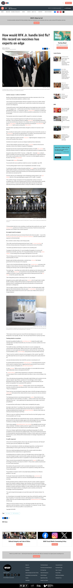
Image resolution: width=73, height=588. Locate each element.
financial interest (27, 362)
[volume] (6, 8)
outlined (29, 280)
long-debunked (39, 123)
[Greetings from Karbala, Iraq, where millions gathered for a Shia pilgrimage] (57, 136)
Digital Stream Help (44, 577)
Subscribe (36, 23)
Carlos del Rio (9, 227)
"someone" (26, 137)
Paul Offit (31, 144)
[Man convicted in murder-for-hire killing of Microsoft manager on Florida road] (57, 85)
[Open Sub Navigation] (4, 11)
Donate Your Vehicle (44, 580)
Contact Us (27, 567)
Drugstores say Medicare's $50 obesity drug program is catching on (65, 119)
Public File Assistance (44, 572)
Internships (28, 580)
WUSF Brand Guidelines (60, 575)
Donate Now (36, 556)
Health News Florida (65, 56)
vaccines (10, 125)
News (2, 11)
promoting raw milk (26, 341)
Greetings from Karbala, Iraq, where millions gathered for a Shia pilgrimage (65, 137)
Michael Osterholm (29, 410)
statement (20, 385)
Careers (27, 577)
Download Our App (59, 567)
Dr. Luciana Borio (32, 289)
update (32, 397)
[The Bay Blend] (62, 36)
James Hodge (21, 351)
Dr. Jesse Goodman (37, 243)
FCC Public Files (43, 570)
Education (63, 94)
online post (10, 133)
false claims (28, 125)
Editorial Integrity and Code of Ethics (19, 541)
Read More (19, 544)
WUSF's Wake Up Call (36, 18)
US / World (8, 513)
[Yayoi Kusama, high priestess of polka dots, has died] (57, 110)
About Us (27, 565)
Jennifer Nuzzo (34, 264)
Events (29, 11)
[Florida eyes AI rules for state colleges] (57, 96)
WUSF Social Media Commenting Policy (54, 541)
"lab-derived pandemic (28, 365)
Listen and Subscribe (62, 47)
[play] (2, 8)
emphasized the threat (36, 499)
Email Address (58, 153)
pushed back (37, 476)
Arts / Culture (64, 69)
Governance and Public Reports (46, 567)
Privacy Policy (58, 572)
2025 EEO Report (44, 575)
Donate (69, 3)
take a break (40, 148)
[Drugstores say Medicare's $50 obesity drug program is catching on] (57, 118)
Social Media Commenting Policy (31, 575)
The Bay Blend (62, 43)
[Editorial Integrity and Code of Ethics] (19, 535)
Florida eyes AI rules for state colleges (65, 97)
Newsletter (27, 570)
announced (16, 271)
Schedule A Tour (59, 577)
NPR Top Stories (16, 513)
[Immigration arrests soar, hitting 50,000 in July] (57, 128)
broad (32, 168)
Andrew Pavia (31, 110)
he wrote (12, 368)
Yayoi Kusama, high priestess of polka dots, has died (65, 109)
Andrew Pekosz (11, 372)
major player (13, 123)
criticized (33, 260)
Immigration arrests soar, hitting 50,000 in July (65, 127)
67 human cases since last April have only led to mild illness (19, 236)
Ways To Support (59, 570)
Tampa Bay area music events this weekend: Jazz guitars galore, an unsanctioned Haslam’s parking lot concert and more (66, 74)
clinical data (9, 393)
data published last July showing (24, 424)
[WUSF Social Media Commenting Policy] (55, 535)
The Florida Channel (44, 565)
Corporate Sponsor (59, 565)
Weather (8, 11)
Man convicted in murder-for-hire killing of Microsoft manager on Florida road (65, 87)
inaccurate (30, 120)
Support (40, 11)
